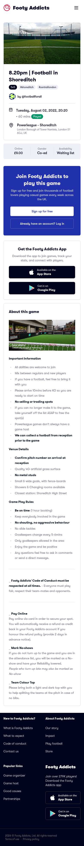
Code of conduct (14, 743)
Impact (50, 735)
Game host (11, 783)
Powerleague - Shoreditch (36, 125)
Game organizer (14, 775)
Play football (53, 743)
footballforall (33, 96)
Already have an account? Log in (42, 223)
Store (49, 751)
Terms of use (12, 839)
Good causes (12, 791)
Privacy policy (31, 839)
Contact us (11, 751)
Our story (51, 728)
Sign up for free (42, 211)
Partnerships (11, 798)
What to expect (13, 735)
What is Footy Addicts (18, 728)
